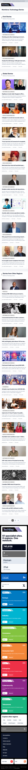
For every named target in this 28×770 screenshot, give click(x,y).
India (20, 720)
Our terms (5, 755)
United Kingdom (11, 723)
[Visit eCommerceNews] (9, 628)
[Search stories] (25, 729)
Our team (5, 752)
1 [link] (12, 520)
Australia (9, 720)
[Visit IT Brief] (9, 663)
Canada (15, 720)
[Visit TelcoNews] (9, 699)
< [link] (9, 520)
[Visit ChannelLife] (9, 610)
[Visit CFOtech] (9, 593)
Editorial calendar (6, 741)
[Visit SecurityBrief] (9, 681)
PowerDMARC (17, 768)
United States (20, 723)
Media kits (5, 749)
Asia (4, 720)
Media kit (11, 604)
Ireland (4, 723)
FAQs (4, 746)
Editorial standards (7, 743)
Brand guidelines (6, 735)
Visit (4, 604)
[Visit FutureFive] (9, 645)
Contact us (5, 738)
